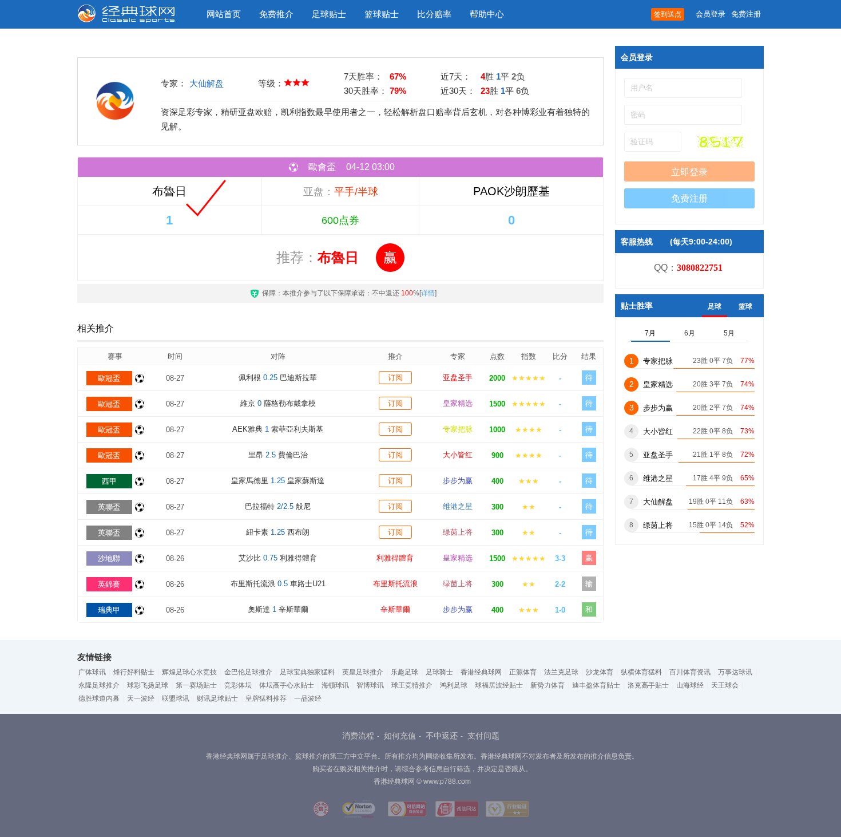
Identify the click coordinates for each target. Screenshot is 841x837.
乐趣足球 (404, 672)
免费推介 (276, 14)
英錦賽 (109, 584)
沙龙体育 (599, 672)
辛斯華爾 (395, 609)
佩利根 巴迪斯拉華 (278, 377)
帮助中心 (487, 14)
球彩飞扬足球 (147, 685)
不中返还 (442, 735)
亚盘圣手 (458, 377)
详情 (428, 293)
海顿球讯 (335, 685)
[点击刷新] (720, 142)
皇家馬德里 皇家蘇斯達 (277, 480)
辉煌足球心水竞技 (189, 672)
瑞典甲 (109, 610)
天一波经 (140, 698)
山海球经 (690, 685)
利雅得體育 (395, 558)
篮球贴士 (381, 14)
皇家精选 (458, 403)
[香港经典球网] (134, 14)
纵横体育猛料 (641, 672)
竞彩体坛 (238, 685)
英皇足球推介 (362, 672)
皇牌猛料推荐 (266, 698)
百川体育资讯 (690, 672)
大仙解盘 (206, 83)
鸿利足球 (453, 685)
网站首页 (224, 14)
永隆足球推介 (99, 685)
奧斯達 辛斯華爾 (278, 609)
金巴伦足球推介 (248, 672)
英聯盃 (109, 507)
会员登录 (710, 14)
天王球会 (725, 685)
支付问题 (483, 735)
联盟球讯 (175, 698)
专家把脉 (458, 429)
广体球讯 (92, 672)
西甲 (109, 481)
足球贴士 (329, 14)
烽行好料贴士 (133, 672)
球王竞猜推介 (412, 685)
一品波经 (308, 698)
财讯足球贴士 (217, 698)
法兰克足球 (561, 672)
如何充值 (400, 735)
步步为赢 (458, 480)
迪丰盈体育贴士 (596, 685)
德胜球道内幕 (99, 698)
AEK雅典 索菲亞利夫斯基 (277, 429)
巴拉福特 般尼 (278, 506)
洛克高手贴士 (648, 685)
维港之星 (458, 506)
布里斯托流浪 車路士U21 (278, 583)
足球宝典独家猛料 (307, 672)
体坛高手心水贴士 (286, 685)
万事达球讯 (735, 672)
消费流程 (358, 735)
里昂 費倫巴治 (278, 455)
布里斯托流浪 (395, 583)
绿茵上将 (458, 532)
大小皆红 (458, 455)
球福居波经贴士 (499, 685)
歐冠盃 (109, 378)
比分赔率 (434, 14)
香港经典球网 (481, 672)
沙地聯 (109, 558)
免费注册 (746, 14)
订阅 (395, 377)
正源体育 (523, 672)
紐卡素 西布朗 (278, 532)
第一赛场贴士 (196, 685)
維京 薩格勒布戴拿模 (278, 403)
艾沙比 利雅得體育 (278, 558)
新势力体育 (547, 685)
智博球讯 (370, 685)
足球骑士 (439, 672)
